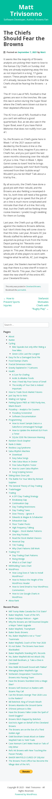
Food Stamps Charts (18, 360)
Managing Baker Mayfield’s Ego (23, 670)
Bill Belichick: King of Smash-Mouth (25, 701)
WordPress (14, 569)
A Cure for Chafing (20, 374)
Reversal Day (18, 541)
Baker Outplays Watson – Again (23, 618)
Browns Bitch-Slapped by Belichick (25, 719)
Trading (12, 492)
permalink (22, 290)
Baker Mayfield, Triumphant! (22, 628)
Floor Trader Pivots (21, 524)
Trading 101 (14, 552)
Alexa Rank (14, 600)
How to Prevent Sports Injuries (11, 302)
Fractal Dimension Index (20, 364)
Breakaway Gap (19, 499)
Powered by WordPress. (26, 794)
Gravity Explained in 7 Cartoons (23, 367)
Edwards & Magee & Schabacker (27, 517)
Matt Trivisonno (26, 10)
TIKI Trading (18, 545)
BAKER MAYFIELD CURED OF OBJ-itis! (26, 757)
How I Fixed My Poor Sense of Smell (29, 381)
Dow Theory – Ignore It (23, 513)
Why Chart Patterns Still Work (26, 548)
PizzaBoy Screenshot (22, 413)
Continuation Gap (20, 503)
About (11, 336)
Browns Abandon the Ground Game (25, 705)
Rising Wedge (18, 558)
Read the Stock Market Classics (26, 538)
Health (12, 371)
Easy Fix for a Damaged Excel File (24, 357)
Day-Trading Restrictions (23, 506)
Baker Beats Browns (18, 632)
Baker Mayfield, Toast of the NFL (24, 615)
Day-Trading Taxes (21, 510)
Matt (43, 52)
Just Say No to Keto (18, 395)
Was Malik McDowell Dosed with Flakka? (28, 667)
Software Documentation (24, 416)
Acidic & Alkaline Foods (23, 378)
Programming (15, 419)
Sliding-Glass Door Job (19, 475)
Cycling (12, 343)
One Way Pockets (20, 534)
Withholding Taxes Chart (20, 565)
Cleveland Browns (33, 286)
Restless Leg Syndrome (20, 447)
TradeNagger (15, 489)
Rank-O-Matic (15, 444)
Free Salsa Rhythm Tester (24, 465)
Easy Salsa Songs (20, 458)
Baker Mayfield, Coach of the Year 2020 (27, 642)
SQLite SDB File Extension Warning (28, 437)
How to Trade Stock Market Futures (25, 392)
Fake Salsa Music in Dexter (24, 461)
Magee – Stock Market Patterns (27, 531)
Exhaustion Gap (19, 520)
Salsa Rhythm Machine (19, 451)
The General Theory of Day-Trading (25, 485)
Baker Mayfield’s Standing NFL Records (27, 653)
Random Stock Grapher (19, 440)
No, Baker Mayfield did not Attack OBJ (26, 656)
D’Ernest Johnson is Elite (20, 708)
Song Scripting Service (22, 472)
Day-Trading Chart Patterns (25, 555)
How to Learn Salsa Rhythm (25, 468)
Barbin (12, 340)
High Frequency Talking (23, 527)
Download (17, 454)
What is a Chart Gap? (22, 562)
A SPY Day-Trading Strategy (25, 496)
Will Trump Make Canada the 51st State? (28, 611)
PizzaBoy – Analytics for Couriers (24, 409)
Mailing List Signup (17, 399)
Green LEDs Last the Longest (26, 353)
